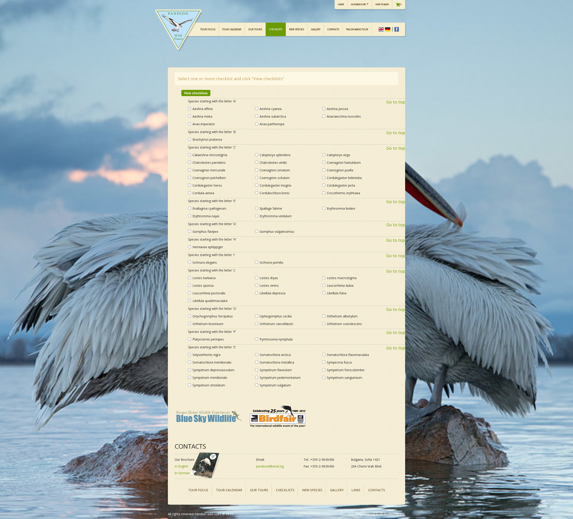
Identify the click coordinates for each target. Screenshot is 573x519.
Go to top (395, 102)
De (388, 29)
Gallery (315, 29)
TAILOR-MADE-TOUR (357, 29)
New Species (296, 29)
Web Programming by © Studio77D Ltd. (376, 514)
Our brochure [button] (358, 4)
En (381, 29)
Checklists (275, 29)
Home (341, 4)
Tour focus (207, 29)
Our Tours (255, 29)
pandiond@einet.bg (270, 466)
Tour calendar (231, 29)
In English (181, 466)
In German (182, 473)
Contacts (333, 29)
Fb (396, 29)
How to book (382, 4)
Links (355, 490)
